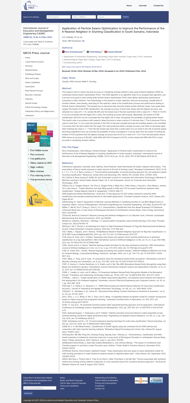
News (62, 378)
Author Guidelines (32, 82)
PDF (25, 44)
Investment (99, 386)
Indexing (29, 99)
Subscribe (28, 393)
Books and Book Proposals (71, 380)
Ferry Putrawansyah (74, 52)
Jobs (62, 388)
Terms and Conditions (69, 386)
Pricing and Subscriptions (106, 383)
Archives (28, 66)
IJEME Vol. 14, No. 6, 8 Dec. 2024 (37, 37)
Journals (143, 5)
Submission (30, 86)
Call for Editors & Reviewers (106, 380)
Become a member (33, 95)
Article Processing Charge (36, 107)
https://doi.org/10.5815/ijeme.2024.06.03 (84, 67)
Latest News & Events (34, 62)
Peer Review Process (34, 91)
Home (130, 5)
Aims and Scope (32, 78)
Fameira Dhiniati (114, 52)
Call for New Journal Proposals (73, 383)
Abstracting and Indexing (105, 378)
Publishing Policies (33, 74)
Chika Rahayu (96, 52)
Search (125, 17)
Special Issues (31, 103)
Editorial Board (31, 70)
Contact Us (159, 5)
